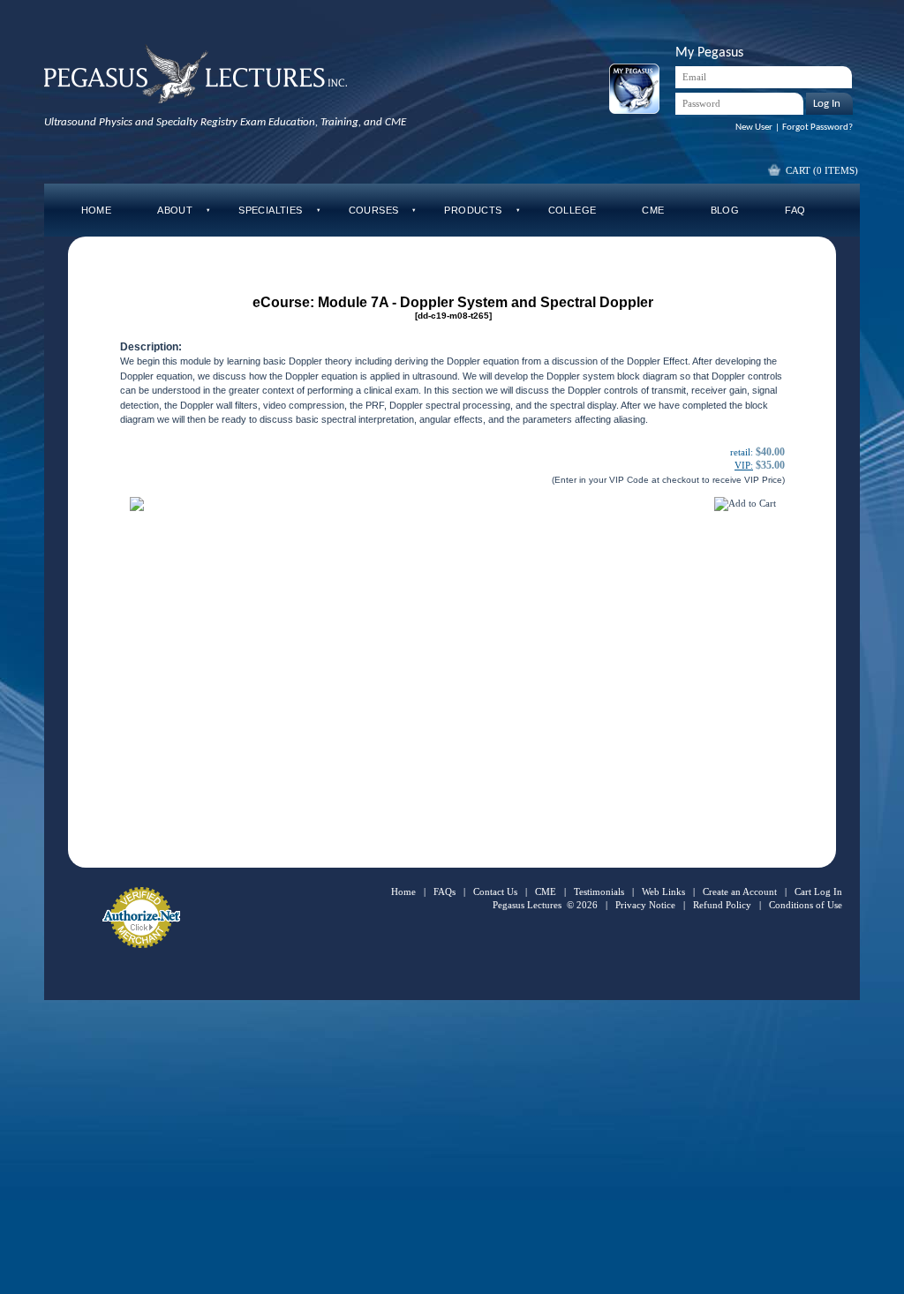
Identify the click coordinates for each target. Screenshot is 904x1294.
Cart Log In (818, 891)
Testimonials (599, 891)
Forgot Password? (817, 127)
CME (545, 891)
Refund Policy (722, 904)
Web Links (663, 891)
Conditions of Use (805, 904)
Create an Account (740, 891)
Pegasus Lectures (527, 904)
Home (403, 891)
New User (753, 127)
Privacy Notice (645, 904)
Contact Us (495, 891)
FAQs (444, 891)
